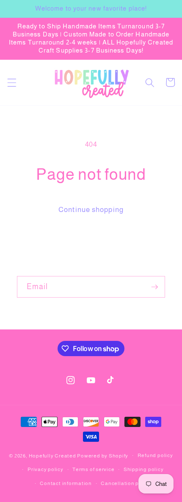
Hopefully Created (52, 456)
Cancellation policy (126, 483)
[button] (11, 82)
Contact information (66, 483)
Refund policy (155, 455)
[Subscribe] (154, 287)
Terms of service (93, 469)
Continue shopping (91, 209)
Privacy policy (45, 469)
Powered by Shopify (102, 456)
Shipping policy (144, 469)
